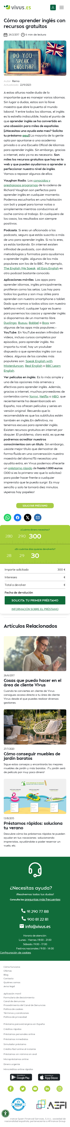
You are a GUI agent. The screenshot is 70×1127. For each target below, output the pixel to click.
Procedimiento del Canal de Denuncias (25, 1005)
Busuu (22, 323)
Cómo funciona (12, 966)
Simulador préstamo (15, 1044)
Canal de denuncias (14, 1001)
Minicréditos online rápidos (18, 1069)
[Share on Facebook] (17, 517)
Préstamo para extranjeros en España (24, 1024)
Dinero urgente (12, 1064)
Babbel (34, 323)
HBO (55, 396)
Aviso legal (9, 986)
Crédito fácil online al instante (20, 1049)
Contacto (8, 978)
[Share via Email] (37, 517)
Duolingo (10, 323)
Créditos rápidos (12, 1029)
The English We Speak (19, 268)
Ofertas (8, 970)
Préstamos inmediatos (16, 1039)
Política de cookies (13, 1009)
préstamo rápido (20, 468)
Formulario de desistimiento (19, 997)
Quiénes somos (12, 982)
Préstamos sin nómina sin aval (20, 1054)
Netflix (44, 396)
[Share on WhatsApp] (7, 517)
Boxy (45, 323)
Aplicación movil (12, 993)
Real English (33, 366)
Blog (6, 974)
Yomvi (33, 396)
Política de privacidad (15, 1016)
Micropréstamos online (16, 1059)
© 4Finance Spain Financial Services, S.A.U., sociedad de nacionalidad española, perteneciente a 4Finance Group (35, 1119)
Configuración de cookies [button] (15, 952)
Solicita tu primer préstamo (35, 600)
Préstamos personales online (19, 1034)
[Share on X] (27, 517)
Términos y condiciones (16, 1013)
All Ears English (48, 268)
